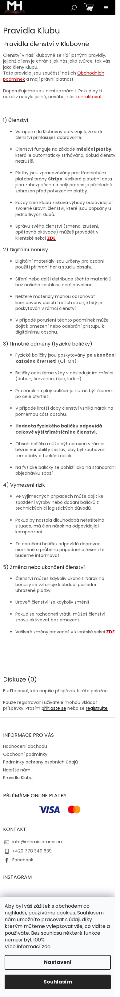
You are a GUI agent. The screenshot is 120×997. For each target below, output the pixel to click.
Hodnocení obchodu (25, 746)
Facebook (22, 860)
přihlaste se (54, 708)
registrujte (97, 708)
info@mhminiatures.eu (37, 842)
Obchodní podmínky (25, 754)
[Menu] (106, 8)
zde (46, 946)
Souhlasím (58, 981)
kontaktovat (89, 97)
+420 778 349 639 (32, 851)
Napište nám (16, 770)
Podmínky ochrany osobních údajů (40, 762)
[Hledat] (74, 8)
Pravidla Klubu (18, 778)
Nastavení (58, 962)
